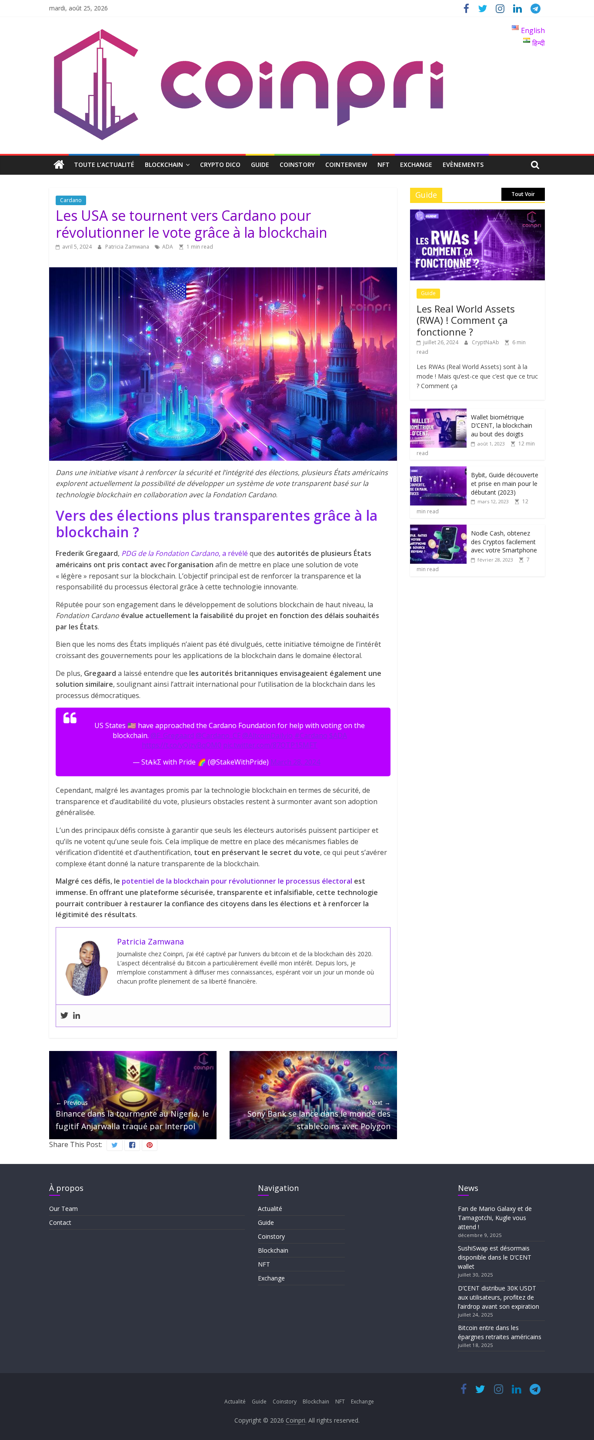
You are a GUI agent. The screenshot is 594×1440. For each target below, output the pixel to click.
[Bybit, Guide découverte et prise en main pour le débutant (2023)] (438, 471)
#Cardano (310, 735)
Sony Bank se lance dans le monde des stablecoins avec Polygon (318, 1114)
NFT (383, 164)
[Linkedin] (76, 1015)
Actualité (270, 1208)
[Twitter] (64, 1015)
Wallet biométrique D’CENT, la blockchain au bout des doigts (501, 425)
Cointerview (346, 164)
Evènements (463, 164)
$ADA (338, 735)
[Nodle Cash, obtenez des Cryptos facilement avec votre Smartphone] (438, 529)
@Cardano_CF (218, 735)
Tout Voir (523, 194)
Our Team (63, 1208)
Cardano (71, 200)
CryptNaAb (486, 342)
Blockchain (164, 164)
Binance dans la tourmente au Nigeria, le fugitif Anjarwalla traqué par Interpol (132, 1114)
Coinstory (297, 164)
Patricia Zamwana (127, 246)
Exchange (416, 164)
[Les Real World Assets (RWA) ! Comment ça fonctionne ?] (477, 214)
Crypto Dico (220, 164)
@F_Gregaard (172, 735)
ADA (167, 246)
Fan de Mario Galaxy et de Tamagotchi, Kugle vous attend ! (495, 1217)
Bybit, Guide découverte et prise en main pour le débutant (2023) (504, 483)
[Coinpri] (59, 165)
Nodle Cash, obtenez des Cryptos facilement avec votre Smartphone (504, 541)
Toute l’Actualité (104, 164)
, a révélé (184, 553)
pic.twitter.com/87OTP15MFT (270, 745)
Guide (260, 164)
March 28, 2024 (295, 762)
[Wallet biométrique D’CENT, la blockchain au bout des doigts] (438, 413)
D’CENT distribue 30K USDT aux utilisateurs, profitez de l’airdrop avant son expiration (498, 1297)
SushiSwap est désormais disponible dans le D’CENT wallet (494, 1257)
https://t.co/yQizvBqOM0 (181, 745)
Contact (60, 1222)
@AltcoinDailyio (267, 735)
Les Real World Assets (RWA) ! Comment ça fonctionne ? (466, 320)
